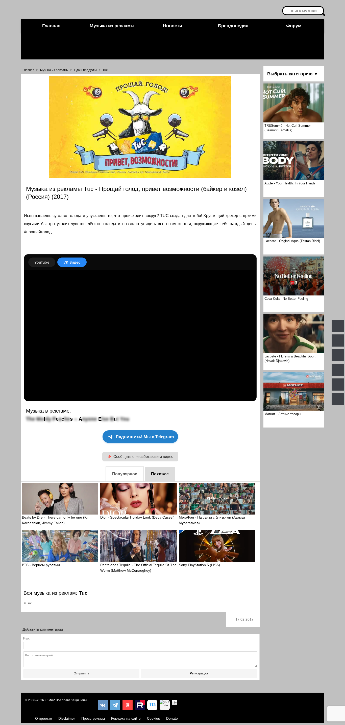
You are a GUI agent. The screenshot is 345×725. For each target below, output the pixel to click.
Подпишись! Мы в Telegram (145, 436)
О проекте (43, 718)
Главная (51, 25)
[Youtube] (127, 705)
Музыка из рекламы (112, 25)
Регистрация (199, 673)
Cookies (153, 718)
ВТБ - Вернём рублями (41, 565)
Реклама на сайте (126, 718)
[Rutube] (140, 705)
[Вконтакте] (103, 705)
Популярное (124, 474)
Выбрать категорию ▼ (292, 73)
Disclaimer (66, 718)
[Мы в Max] (165, 705)
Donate (172, 718)
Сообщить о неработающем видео (143, 456)
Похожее (160, 474)
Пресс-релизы (93, 718)
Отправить (81, 673)
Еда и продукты (85, 70)
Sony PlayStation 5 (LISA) (199, 565)
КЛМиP (49, 700)
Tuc (105, 70)
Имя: (26, 638)
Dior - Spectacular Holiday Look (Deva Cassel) (137, 517)
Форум (293, 25)
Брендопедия (233, 25)
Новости (172, 25)
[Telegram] (115, 705)
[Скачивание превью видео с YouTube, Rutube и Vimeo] (152, 705)
